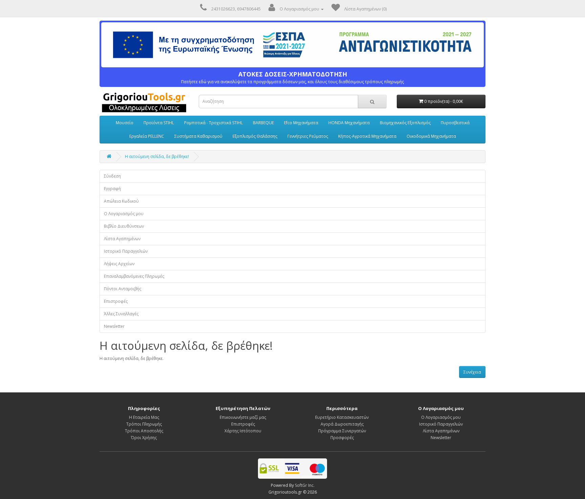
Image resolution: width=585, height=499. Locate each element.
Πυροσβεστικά (455, 123)
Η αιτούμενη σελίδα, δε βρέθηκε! (157, 156)
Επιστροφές (116, 301)
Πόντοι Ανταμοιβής (122, 289)
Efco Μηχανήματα (301, 123)
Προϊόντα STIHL (159, 123)
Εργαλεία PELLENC (146, 136)
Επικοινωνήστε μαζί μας (243, 417)
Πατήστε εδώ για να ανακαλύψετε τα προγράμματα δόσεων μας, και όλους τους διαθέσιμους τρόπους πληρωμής (292, 78)
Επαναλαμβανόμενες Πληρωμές (134, 276)
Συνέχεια (472, 372)
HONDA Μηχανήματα (349, 123)
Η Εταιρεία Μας (144, 417)
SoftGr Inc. (305, 485)
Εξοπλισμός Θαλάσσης (255, 136)
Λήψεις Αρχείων (119, 264)
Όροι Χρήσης (144, 437)
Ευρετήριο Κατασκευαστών (342, 417)
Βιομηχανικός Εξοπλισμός (405, 123)
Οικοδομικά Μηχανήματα (431, 136)
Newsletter (114, 326)
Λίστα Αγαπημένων (122, 239)
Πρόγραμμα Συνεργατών (342, 431)
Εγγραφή (112, 188)
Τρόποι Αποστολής (144, 431)
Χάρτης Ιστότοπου (242, 431)
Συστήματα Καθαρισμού (198, 136)
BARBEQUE (263, 123)
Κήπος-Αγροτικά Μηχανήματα (367, 136)
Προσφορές (342, 437)
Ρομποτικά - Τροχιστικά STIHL (213, 123)
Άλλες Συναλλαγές (121, 314)
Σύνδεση (112, 176)
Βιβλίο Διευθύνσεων (124, 226)
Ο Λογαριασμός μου (124, 214)
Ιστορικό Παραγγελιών (126, 251)
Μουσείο (124, 123)
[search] (372, 101)
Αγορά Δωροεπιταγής (342, 424)
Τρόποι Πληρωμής (144, 424)
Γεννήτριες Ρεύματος (307, 136)
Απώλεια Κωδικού (121, 201)
